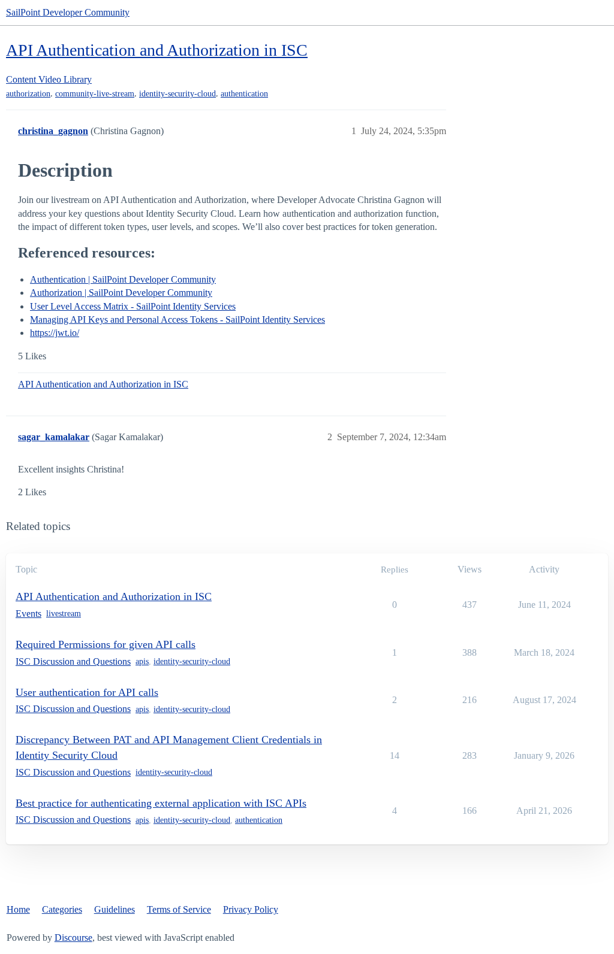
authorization (28, 93)
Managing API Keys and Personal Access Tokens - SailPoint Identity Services (177, 319)
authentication (244, 93)
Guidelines (114, 909)
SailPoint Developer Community (68, 12)
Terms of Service (179, 909)
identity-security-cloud (177, 93)
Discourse (73, 937)
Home (18, 909)
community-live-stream (94, 93)
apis (142, 661)
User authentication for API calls (87, 692)
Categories (62, 909)
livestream (63, 613)
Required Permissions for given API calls (105, 644)
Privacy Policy (250, 909)
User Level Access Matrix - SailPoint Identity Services (133, 306)
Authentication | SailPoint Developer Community (123, 279)
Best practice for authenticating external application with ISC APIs (161, 803)
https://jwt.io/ (54, 333)
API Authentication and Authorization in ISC (157, 50)
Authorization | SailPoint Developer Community (121, 292)
